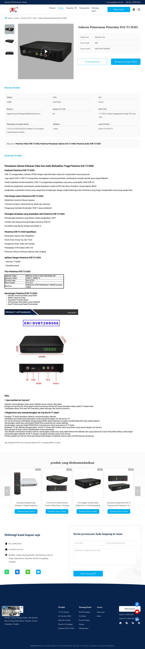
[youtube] (137, 611)
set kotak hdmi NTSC (32, 443)
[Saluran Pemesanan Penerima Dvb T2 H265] (46, 51)
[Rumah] (14, 9)
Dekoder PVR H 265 (15, 443)
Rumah (52, 8)
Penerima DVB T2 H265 (29, 18)
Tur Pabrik (82, 616)
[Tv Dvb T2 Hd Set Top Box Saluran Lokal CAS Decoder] (118, 483)
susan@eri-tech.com (16, 549)
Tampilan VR (71, 8)
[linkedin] (137, 619)
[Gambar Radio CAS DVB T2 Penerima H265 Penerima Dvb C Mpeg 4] (88, 483)
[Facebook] (137, 604)
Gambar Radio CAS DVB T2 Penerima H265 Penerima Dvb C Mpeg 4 (88, 505)
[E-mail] (41, 574)
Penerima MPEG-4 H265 (51, 443)
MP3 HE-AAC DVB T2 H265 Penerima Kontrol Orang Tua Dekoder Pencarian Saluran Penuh (26, 505)
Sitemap (81, 624)
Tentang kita (84, 8)
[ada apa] (10, 574)
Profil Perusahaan (84, 612)
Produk (61, 8)
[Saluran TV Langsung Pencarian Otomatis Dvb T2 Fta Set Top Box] (57, 483)
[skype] (20, 574)
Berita (99, 616)
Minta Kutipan (119, 9)
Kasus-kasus (101, 612)
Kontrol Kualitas (84, 620)
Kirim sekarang (87, 573)
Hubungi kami (95, 9)
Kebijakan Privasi (36, 646)
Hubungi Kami (93, 62)
